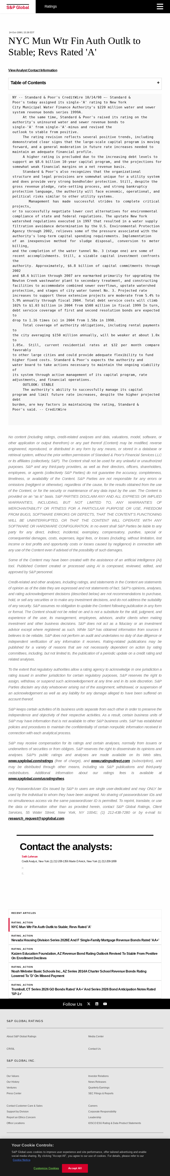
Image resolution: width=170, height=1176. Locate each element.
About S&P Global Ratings (21, 1036)
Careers (92, 1106)
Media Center (96, 1036)
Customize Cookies (46, 1168)
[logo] (18, 6)
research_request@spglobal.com (36, 818)
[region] (85, 1157)
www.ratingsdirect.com (110, 761)
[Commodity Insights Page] (89, 1004)
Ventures (12, 1087)
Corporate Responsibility (102, 1111)
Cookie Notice (21, 1160)
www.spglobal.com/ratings (30, 761)
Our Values (13, 1076)
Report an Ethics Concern (21, 1117)
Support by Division (18, 1111)
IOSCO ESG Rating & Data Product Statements (114, 1123)
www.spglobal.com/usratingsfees (36, 779)
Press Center (14, 1093)
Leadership (94, 1117)
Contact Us (94, 1049)
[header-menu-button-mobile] (160, 6)
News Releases (97, 1082)
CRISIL (11, 1049)
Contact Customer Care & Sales (24, 1106)
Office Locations (16, 1123)
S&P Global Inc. (21, 1060)
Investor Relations (98, 1076)
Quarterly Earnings (98, 1087)
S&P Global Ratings (25, 1021)
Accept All (74, 1168)
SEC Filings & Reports (100, 1093)
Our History (13, 1082)
